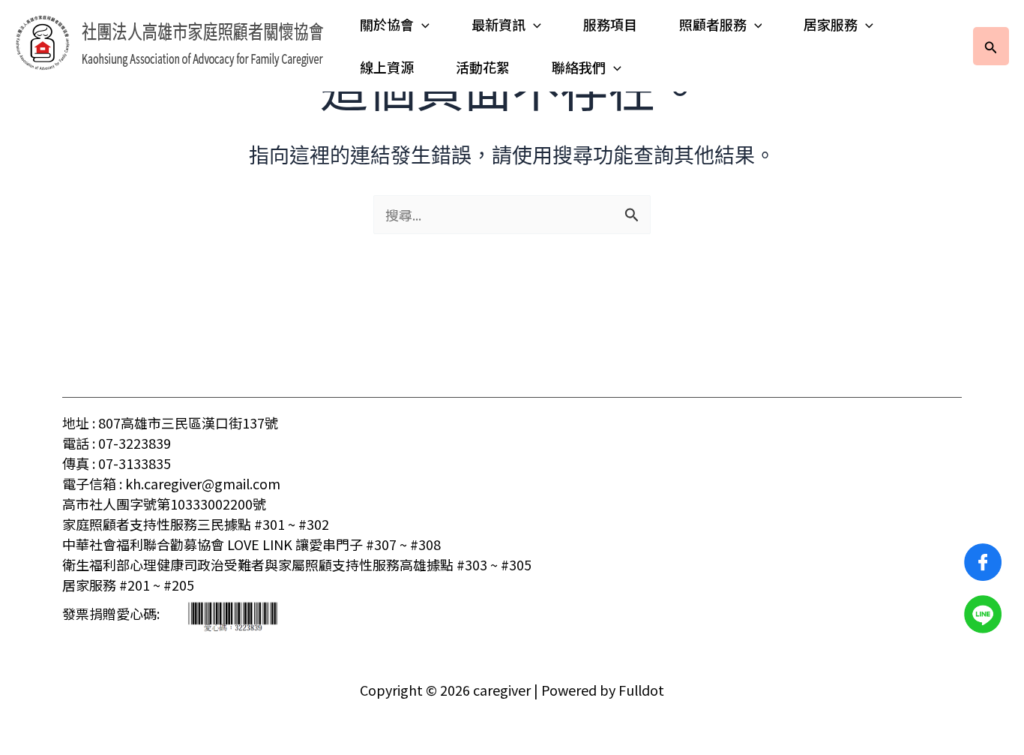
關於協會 (387, 24)
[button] (422, 24)
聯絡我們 (579, 67)
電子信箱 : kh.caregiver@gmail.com (171, 483)
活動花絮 (483, 67)
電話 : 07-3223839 (116, 443)
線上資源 (387, 67)
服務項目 (610, 24)
